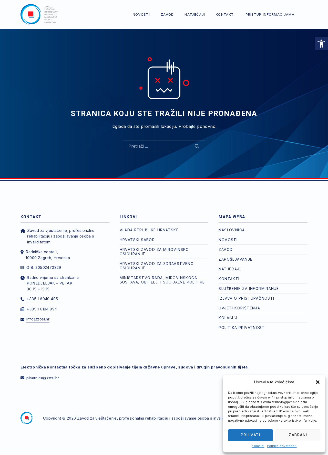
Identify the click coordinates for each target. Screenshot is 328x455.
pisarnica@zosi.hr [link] (42, 377)
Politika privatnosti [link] (282, 446)
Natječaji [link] (194, 14)
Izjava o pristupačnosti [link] (246, 298)
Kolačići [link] (258, 446)
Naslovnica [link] (232, 230)
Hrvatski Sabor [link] (137, 240)
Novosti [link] (141, 14)
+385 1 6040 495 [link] (42, 298)
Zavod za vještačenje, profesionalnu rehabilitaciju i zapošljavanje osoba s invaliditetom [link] (157, 418)
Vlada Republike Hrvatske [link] (149, 230)
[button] (317, 382)
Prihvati (250, 435)
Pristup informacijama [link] (270, 14)
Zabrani (298, 435)
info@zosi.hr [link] (37, 319)
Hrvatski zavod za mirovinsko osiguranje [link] (154, 251)
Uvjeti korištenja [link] (239, 308)
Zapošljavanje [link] (235, 259)
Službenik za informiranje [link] (249, 288)
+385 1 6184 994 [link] (41, 309)
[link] (321, 43)
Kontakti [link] (225, 14)
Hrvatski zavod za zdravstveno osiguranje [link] (157, 265)
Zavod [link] (167, 14)
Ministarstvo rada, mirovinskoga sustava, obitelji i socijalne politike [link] (162, 280)
